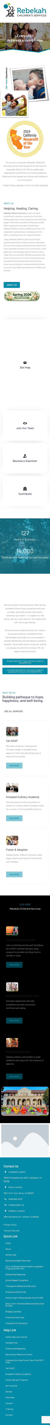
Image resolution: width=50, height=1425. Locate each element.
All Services (10, 1254)
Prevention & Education (16, 1323)
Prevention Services (14, 1317)
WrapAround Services (15, 1292)
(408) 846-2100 (15, 1199)
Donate (8, 1391)
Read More (14, 765)
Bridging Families (13, 1311)
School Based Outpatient (17, 1280)
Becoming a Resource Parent (18, 1354)
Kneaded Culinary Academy (18, 1374)
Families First (11, 1342)
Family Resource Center (16, 1337)
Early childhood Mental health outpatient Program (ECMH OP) (24, 1267)
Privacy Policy (10, 1224)
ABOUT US (12, 285)
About (8, 1249)
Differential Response (15, 1274)
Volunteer (10, 1397)
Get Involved (11, 1385)
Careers (9, 1403)
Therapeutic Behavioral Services (20, 1286)
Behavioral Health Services (17, 1260)
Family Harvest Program (16, 1380)
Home (8, 1243)
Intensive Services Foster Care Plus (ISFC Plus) (24, 1361)
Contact (9, 1414)
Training (9, 1409)
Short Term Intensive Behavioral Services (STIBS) (24, 1304)
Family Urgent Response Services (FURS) (24, 1297)
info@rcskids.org (16, 1205)
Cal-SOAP (10, 1368)
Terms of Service (11, 1230)
